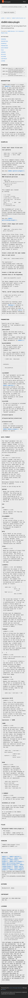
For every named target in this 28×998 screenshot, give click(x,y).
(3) (16, 171)
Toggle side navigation (8, 12)
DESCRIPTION (4, 41)
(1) (8, 86)
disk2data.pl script (8, 803)
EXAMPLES (3, 43)
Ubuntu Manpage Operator (15, 987)
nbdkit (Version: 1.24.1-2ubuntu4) (15, 31)
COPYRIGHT (4, 58)
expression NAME (8, 720)
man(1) (8, 18)
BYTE (3, 531)
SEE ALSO (3, 54)
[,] (12, 418)
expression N (7, 677)
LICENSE (3, 60)
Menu (24, 1)
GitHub (4, 989)
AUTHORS (3, 56)
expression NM (7, 698)
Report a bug (4, 32)
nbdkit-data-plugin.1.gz (18, 18)
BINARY (5, 373)
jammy (3, 18)
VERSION (3, 52)
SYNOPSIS (3, 39)
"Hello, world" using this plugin (13, 291)
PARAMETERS (4, 45)
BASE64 (6, 343)
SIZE (5, 401)
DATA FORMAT (4, 47)
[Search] (26, 7)
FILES (2, 50)
